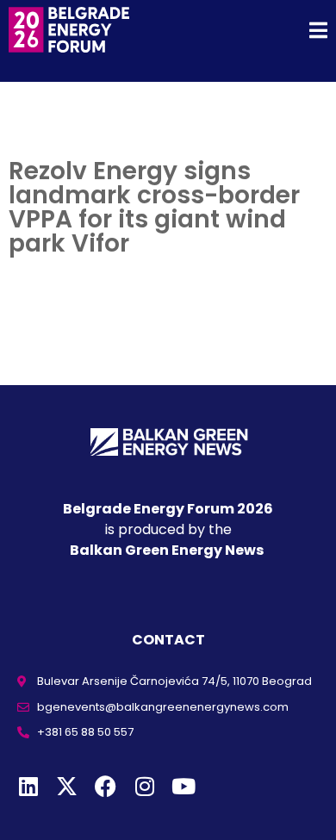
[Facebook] (105, 786)
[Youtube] (183, 786)
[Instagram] (144, 786)
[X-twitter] (67, 786)
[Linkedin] (28, 786)
